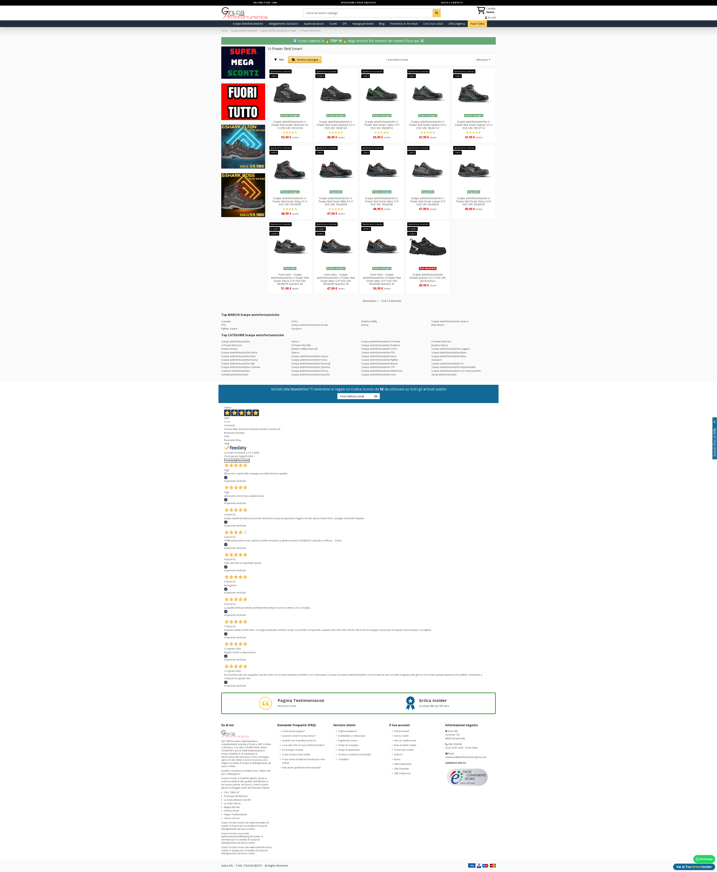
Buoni (397, 759)
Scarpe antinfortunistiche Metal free (381, 370)
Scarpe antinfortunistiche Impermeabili (453, 367)
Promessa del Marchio (236, 796)
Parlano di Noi (231, 810)
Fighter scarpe (229, 328)
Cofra (294, 321)
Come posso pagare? (293, 731)
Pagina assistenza (347, 731)
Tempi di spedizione (349, 749)
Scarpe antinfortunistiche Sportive (310, 367)
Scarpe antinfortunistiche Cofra (379, 348)
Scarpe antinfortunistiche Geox (379, 356)
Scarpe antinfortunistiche (235, 341)
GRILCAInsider (401, 768)
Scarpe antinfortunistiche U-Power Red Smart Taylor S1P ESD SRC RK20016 (381, 125)
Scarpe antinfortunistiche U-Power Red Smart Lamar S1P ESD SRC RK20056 (427, 201)
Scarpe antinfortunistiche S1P (378, 367)
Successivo (243, 460)
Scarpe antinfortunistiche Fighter (379, 359)
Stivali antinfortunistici (443, 374)
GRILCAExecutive (403, 764)
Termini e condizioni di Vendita (354, 754)
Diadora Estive (229, 348)
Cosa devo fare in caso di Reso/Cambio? (303, 745)
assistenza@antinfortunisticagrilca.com (466, 757)
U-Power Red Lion (441, 341)
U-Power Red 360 (301, 345)
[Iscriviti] (376, 396)
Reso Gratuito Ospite (405, 745)
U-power (226, 321)
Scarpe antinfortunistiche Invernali (310, 363)
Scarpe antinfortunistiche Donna (309, 370)
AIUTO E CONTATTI (452, 2)
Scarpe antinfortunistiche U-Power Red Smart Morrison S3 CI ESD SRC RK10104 (289, 125)
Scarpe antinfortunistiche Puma (309, 359)
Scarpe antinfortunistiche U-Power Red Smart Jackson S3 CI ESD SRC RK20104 (336, 125)
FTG (223, 325)
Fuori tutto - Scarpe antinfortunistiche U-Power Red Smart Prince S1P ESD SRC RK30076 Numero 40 (290, 279)
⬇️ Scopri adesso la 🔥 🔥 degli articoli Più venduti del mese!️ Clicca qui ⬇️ (358, 40)
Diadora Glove (439, 345)
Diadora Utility (369, 321)
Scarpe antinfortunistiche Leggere (450, 348)
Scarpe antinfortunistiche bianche (310, 374)
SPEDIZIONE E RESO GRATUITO (358, 2)
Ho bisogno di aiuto (292, 749)
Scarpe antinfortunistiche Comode (240, 367)
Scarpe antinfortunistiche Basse (379, 363)
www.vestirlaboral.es (261, 847)
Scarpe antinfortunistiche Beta (448, 356)
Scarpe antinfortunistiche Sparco (450, 321)
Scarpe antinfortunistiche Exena (239, 359)
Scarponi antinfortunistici (235, 370)
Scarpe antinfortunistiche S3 (447, 363)
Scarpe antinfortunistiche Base (448, 352)
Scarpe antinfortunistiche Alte (238, 363)
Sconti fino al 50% (715, 442)
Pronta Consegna (307, 59)
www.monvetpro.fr (259, 822)
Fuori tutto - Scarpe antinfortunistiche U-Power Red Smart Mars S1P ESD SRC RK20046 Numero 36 (336, 279)
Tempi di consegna (348, 745)
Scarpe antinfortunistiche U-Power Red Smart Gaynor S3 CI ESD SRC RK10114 (474, 125)
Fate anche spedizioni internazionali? (301, 767)
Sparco (295, 352)
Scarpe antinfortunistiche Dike (238, 356)
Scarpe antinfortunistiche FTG (378, 352)
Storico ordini (401, 735)
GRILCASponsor (402, 773)
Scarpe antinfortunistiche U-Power (380, 341)
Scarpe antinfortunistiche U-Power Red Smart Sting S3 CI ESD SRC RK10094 (289, 201)
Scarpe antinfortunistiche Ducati (309, 325)
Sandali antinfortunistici (234, 374)
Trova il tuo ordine (404, 749)
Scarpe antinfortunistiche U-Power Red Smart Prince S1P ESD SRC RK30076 (473, 201)
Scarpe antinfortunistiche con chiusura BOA (456, 370)
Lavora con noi (232, 818)
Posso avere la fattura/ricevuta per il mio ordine (303, 761)
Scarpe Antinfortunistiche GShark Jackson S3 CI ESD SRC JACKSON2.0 (427, 278)
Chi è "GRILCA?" (232, 792)
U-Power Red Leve (231, 345)
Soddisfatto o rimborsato (351, 735)
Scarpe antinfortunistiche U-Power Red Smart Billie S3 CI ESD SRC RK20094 (336, 201)
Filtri (281, 59)
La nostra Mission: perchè (237, 799)
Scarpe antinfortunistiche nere (378, 374)
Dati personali (401, 731)
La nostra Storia (232, 803)
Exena (364, 325)
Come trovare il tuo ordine (296, 754)
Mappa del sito (232, 807)
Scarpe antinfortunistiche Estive (239, 352)
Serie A (295, 341)
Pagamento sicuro (347, 740)
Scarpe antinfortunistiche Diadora (380, 345)
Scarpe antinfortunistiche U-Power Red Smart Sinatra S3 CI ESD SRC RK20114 (427, 125)
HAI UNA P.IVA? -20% (265, 2)
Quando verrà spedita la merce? (299, 740)
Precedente (230, 460)
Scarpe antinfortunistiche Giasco (309, 356)
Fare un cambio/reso (405, 740)
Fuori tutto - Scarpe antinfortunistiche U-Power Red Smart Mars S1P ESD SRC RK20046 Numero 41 (382, 279)
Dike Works (437, 325)
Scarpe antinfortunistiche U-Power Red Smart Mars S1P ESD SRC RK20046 (382, 201)
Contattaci (343, 759)
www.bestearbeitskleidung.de (237, 836)
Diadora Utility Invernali (304, 348)
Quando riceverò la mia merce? (298, 735)
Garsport (296, 328)
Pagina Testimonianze (235, 814)
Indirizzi (398, 754)
